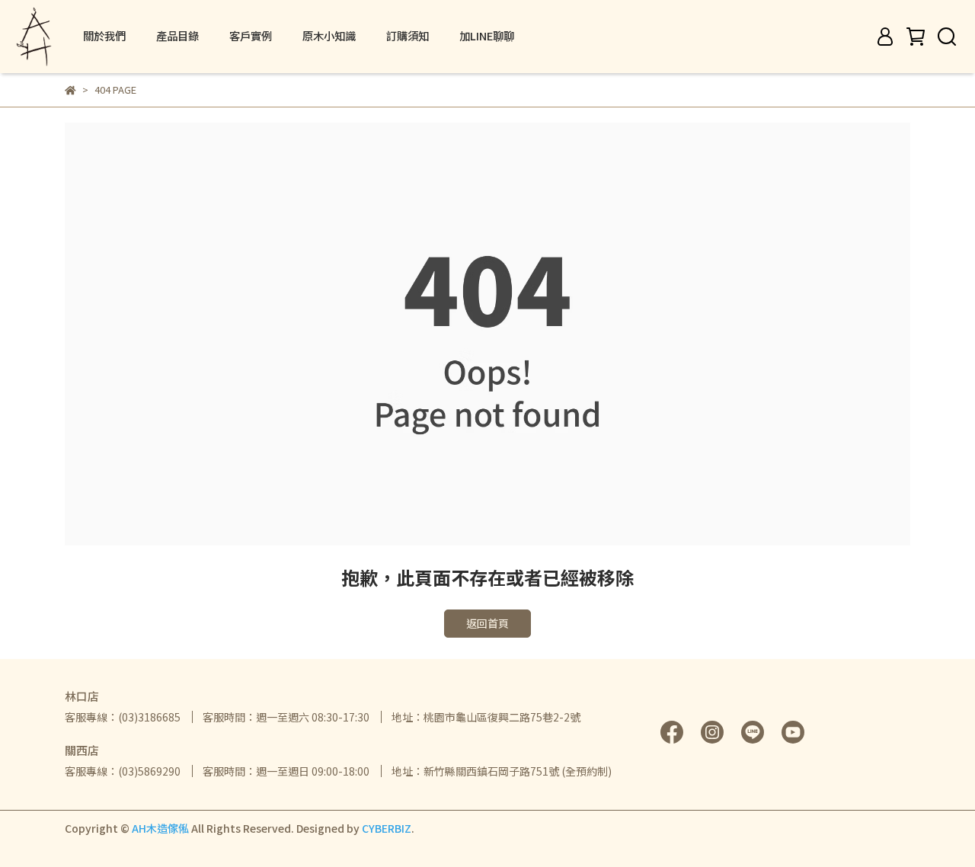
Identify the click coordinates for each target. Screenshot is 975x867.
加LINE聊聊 (486, 35)
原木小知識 (329, 35)
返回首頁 (487, 623)
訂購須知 (407, 35)
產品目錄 (177, 35)
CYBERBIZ (386, 828)
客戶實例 (250, 35)
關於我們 (104, 35)
